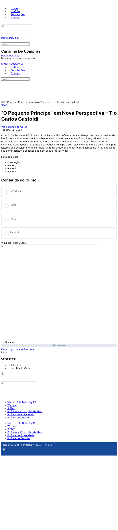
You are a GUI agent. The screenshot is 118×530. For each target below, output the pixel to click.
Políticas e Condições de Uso (24, 411)
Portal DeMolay (10, 37)
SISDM (11, 408)
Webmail (12, 405)
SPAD (4, 105)
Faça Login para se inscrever (18, 349)
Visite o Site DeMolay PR (21, 402)
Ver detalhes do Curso (14, 126)
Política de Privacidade (20, 414)
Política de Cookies (18, 417)
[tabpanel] (59, 153)
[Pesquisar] (3, 40)
